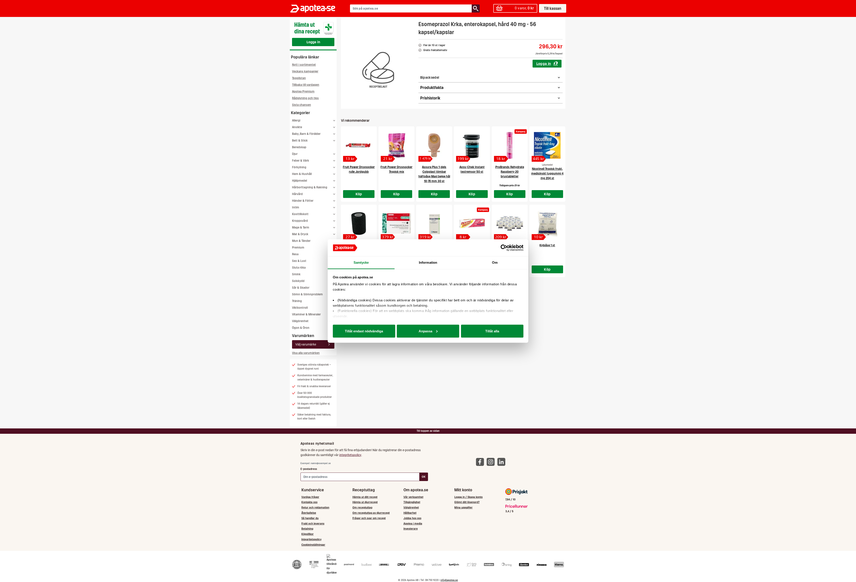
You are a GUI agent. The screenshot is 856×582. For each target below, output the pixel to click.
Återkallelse (308, 512)
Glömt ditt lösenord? (466, 502)
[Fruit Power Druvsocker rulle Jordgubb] (359, 145)
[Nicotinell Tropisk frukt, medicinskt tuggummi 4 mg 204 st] (547, 145)
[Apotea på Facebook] (481, 461)
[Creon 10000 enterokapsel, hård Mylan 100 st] (434, 223)
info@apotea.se (449, 580)
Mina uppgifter (463, 507)
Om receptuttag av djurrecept (371, 512)
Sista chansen (301, 105)
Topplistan (299, 78)
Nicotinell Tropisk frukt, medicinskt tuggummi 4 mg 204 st (547, 173)
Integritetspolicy (311, 539)
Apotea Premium (303, 91)
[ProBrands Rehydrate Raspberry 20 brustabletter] (510, 145)
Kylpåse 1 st (547, 245)
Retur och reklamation (315, 507)
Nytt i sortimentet (304, 65)
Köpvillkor (307, 534)
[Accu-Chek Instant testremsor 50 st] (472, 145)
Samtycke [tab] (361, 262)
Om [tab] (495, 262)
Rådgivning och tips (305, 98)
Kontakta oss (309, 502)
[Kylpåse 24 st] (510, 223)
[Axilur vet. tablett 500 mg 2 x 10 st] (396, 223)
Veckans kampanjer (305, 71)
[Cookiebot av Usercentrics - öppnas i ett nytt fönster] (503, 248)
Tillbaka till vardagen (305, 85)
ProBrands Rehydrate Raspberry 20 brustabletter (509, 171)
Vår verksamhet (413, 497)
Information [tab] (428, 262)
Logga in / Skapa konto (468, 497)
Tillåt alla (492, 331)
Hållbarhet (409, 512)
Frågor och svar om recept (369, 518)
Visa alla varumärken (306, 353)
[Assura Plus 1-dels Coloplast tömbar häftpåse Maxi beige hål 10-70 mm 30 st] (434, 145)
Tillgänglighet (411, 502)
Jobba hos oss (412, 518)
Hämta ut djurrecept (365, 502)
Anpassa (425, 331)
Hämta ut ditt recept (364, 497)
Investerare (410, 528)
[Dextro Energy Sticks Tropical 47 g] (472, 223)
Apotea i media (412, 523)
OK (424, 476)
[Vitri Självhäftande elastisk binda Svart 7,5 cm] (359, 223)
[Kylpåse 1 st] (547, 223)
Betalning (307, 528)
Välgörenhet (300, 321)
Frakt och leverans (312, 523)
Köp (359, 194)
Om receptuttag (362, 507)
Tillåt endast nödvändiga (364, 331)
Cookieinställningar (313, 544)
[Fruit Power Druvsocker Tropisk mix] (396, 145)
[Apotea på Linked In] (502, 461)
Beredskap (299, 147)
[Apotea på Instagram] (491, 461)
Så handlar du (310, 518)
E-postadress (308, 469)
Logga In (543, 63)
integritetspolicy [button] (350, 455)
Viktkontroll (300, 308)
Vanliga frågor (310, 497)
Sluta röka (299, 267)
